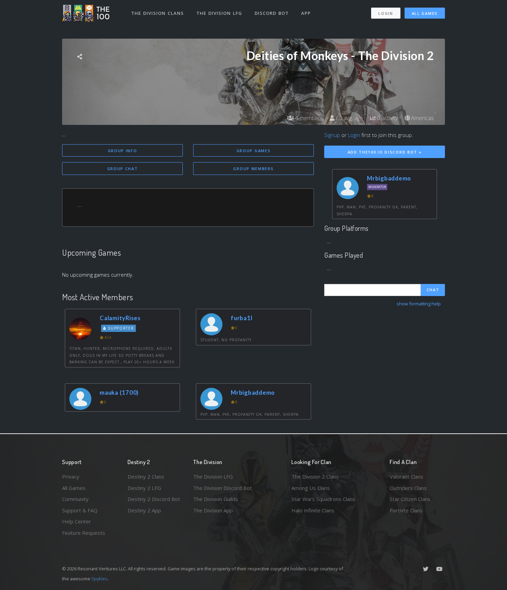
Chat (433, 289)
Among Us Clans (310, 487)
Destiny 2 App (144, 510)
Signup (332, 134)
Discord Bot (272, 13)
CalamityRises (120, 318)
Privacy (70, 476)
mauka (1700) (119, 392)
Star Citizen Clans (410, 498)
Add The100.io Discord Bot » (385, 152)
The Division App (213, 510)
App (306, 13)
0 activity (387, 118)
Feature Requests (83, 532)
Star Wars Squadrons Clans (323, 498)
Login (385, 13)
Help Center (76, 521)
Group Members (253, 168)
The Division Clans (157, 13)
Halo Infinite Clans (312, 510)
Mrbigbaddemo (253, 392)
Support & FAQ (80, 510)
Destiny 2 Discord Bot (154, 498)
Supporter (120, 328)
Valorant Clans (406, 476)
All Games (425, 13)
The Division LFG (219, 13)
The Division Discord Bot (222, 487)
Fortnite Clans (406, 510)
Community (75, 498)
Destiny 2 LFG (144, 487)
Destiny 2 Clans (146, 476)
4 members (308, 118)
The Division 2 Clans (315, 476)
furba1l (241, 318)
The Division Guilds (215, 498)
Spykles (99, 579)
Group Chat (122, 168)
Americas (422, 118)
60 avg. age (349, 118)
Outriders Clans (408, 487)
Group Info (122, 150)
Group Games (254, 150)
